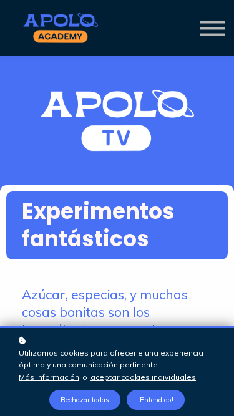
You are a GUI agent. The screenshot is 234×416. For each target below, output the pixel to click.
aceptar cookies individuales (143, 377)
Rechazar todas (85, 399)
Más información (49, 377)
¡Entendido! (155, 399)
